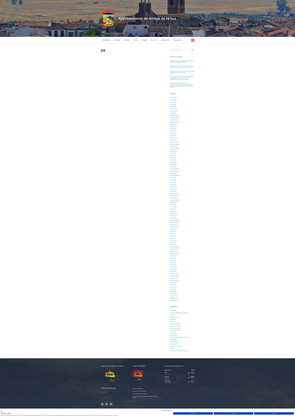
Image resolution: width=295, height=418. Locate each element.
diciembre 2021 (174, 220)
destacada (173, 319)
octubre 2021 (173, 224)
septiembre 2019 (174, 280)
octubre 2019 (173, 278)
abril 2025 (173, 133)
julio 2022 (173, 204)
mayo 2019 (173, 289)
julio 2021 (173, 231)
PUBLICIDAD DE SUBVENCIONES (179, 337)
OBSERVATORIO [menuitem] (165, 40)
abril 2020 (173, 264)
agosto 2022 (173, 202)
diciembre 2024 (174, 142)
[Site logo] (108, 26)
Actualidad (173, 310)
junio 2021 (173, 233)
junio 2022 (173, 207)
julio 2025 (173, 126)
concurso (172, 315)
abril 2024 (173, 160)
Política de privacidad (166, 410)
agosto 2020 (173, 256)
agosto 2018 (173, 300)
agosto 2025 (173, 124)
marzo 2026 (173, 108)
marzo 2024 (173, 162)
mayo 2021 (173, 235)
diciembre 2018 (174, 298)
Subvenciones (174, 341)
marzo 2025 (173, 135)
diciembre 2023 (174, 169)
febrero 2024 (173, 164)
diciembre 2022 (174, 193)
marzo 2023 (173, 186)
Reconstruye (173, 339)
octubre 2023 (174, 173)
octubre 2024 (174, 146)
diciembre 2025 (174, 115)
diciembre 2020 (174, 247)
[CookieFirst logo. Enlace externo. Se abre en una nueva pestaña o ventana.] (1, 411)
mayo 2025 (173, 131)
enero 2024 (173, 166)
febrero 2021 (173, 242)
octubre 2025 (174, 120)
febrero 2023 (173, 189)
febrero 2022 (173, 215)
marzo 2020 (173, 267)
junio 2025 (173, 128)
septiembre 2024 (175, 149)
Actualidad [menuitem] (116, 40)
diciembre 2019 (174, 273)
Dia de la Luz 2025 (175, 330)
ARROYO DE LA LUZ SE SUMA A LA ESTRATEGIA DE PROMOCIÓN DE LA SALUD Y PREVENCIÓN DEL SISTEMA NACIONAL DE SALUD (182, 85)
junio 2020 (173, 260)
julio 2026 (173, 100)
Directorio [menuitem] (126, 40)
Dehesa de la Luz (174, 317)
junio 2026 (173, 102)
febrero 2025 (173, 137)
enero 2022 (173, 218)
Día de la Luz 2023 (175, 326)
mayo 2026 (173, 104)
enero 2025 (173, 140)
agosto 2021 (173, 229)
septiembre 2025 (175, 122)
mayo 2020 (173, 262)
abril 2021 (173, 238)
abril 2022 (173, 211)
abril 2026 (173, 106)
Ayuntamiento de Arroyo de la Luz (147, 18)
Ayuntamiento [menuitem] (106, 40)
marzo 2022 (173, 213)
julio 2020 (173, 258)
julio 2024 (173, 153)
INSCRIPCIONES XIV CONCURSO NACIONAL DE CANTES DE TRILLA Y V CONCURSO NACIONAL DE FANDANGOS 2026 (182, 78)
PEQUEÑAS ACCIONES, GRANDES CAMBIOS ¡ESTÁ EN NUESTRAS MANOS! (181, 61)
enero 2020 (173, 271)
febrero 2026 (173, 111)
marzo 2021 (173, 240)
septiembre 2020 (175, 253)
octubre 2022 (174, 198)
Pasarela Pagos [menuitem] (177, 40)
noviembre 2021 (174, 222)
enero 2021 (173, 244)
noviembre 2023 (174, 171)
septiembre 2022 (175, 200)
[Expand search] (192, 40)
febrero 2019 (173, 296)
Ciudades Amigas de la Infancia (179, 312)
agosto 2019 (173, 282)
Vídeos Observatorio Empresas (178, 350)
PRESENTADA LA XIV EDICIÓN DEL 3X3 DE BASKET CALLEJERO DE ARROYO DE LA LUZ (181, 66)
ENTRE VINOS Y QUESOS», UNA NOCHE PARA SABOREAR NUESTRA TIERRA (182, 71)
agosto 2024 (173, 151)
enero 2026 (173, 113)
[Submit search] (192, 50)
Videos (172, 348)
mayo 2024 (173, 157)
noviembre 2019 (174, 276)
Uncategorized (174, 344)
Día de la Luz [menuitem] (154, 40)
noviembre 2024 (174, 144)
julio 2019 (173, 285)
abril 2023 (173, 184)
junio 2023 (173, 180)
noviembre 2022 (174, 195)
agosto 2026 (173, 97)
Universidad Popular (175, 346)
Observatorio (173, 335)
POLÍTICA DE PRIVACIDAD (139, 391)
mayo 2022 (173, 209)
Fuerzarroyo (173, 333)
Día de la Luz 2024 (175, 328)
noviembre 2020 (174, 249)
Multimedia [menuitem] (144, 40)
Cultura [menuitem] (135, 40)
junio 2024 (173, 155)
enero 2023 (173, 191)
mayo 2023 (173, 182)
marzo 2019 (173, 293)
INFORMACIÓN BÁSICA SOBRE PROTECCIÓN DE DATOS (145, 397)
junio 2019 (173, 287)
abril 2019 (173, 291)
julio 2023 (173, 178)
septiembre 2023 (175, 175)
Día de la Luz (173, 321)
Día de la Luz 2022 (175, 324)
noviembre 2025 (174, 117)
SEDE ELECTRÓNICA (138, 388)
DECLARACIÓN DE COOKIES (140, 393)
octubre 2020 (174, 251)
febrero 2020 (173, 269)
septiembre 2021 (174, 227)
